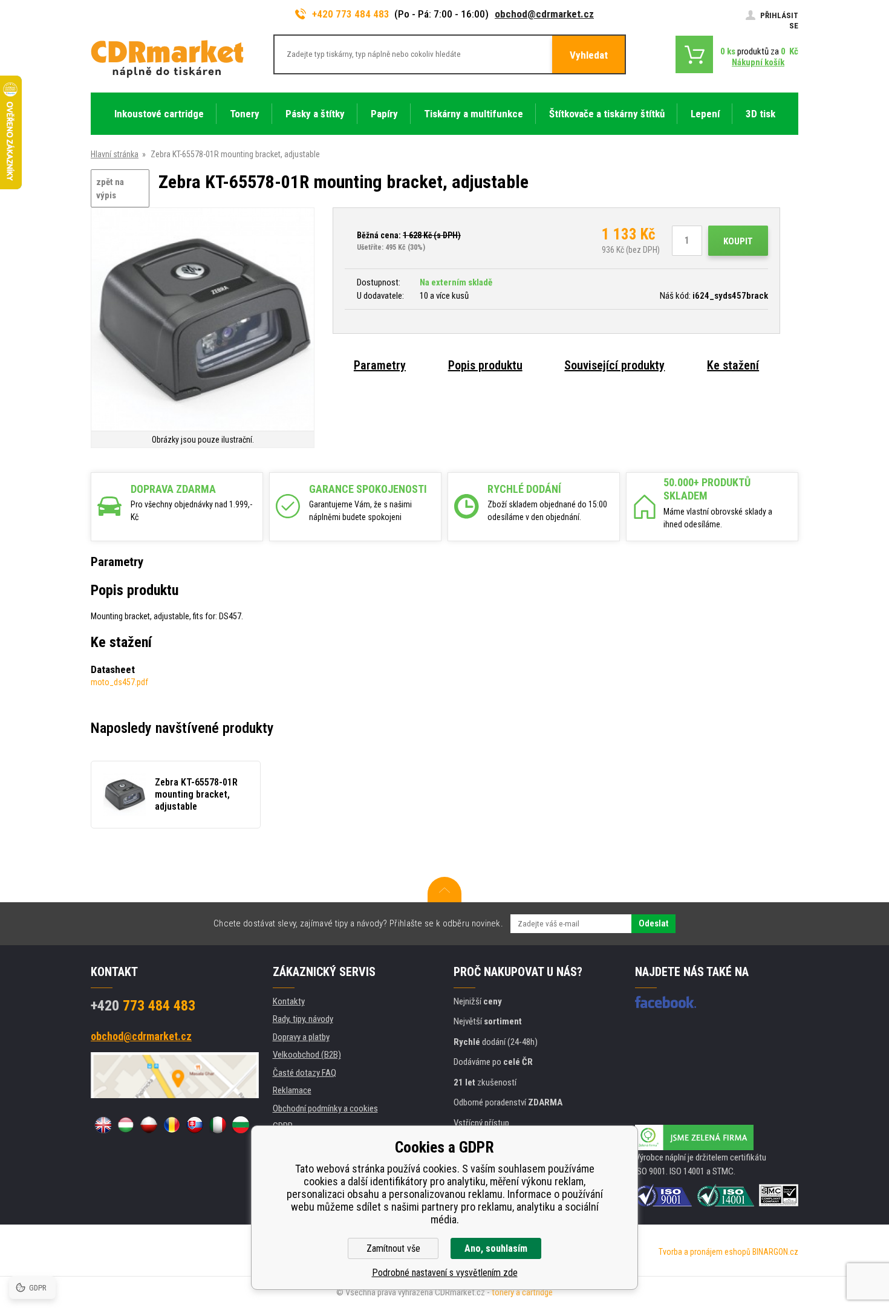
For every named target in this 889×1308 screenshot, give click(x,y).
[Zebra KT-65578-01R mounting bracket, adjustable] (202, 320)
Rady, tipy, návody (303, 1019)
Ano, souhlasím (495, 1248)
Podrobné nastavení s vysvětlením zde (445, 1272)
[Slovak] (194, 1124)
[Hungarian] (125, 1124)
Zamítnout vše (393, 1248)
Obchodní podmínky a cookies (325, 1108)
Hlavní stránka (114, 154)
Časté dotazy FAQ (304, 1072)
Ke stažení (733, 365)
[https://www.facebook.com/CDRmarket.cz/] (665, 1002)
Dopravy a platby (301, 1037)
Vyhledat (589, 55)
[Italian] (217, 1124)
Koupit (738, 241)
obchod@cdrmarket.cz (544, 14)
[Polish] (148, 1124)
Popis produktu (485, 365)
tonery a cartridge (522, 1292)
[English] (102, 1124)
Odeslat (653, 923)
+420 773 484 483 (350, 14)
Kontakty (289, 1001)
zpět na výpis (110, 189)
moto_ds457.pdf (119, 682)
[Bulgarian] (240, 1124)
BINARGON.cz (775, 1252)
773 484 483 (143, 1005)
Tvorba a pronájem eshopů (705, 1252)
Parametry (380, 365)
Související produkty (614, 365)
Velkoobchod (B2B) (307, 1054)
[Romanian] (171, 1124)
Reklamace (292, 1090)
